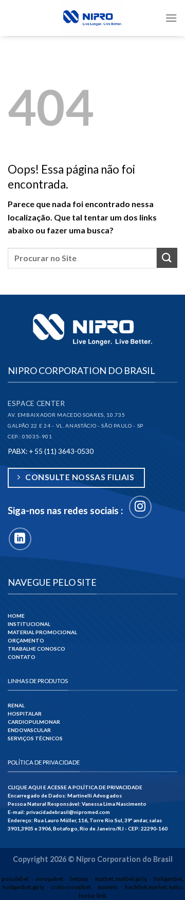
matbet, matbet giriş (121, 878)
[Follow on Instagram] (140, 507)
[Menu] (171, 17)
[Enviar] (167, 258)
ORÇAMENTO (26, 640)
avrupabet (49, 878)
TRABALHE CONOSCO (36, 649)
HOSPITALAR (25, 713)
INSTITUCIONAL (29, 624)
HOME (16, 616)
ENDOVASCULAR (29, 730)
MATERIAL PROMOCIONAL (42, 632)
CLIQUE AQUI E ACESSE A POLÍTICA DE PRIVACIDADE (75, 787)
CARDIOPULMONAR (34, 722)
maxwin (108, 887)
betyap (79, 878)
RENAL (16, 705)
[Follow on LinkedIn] (20, 539)
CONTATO (21, 657)
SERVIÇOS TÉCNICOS (35, 738)
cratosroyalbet (71, 887)
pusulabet (15, 878)
